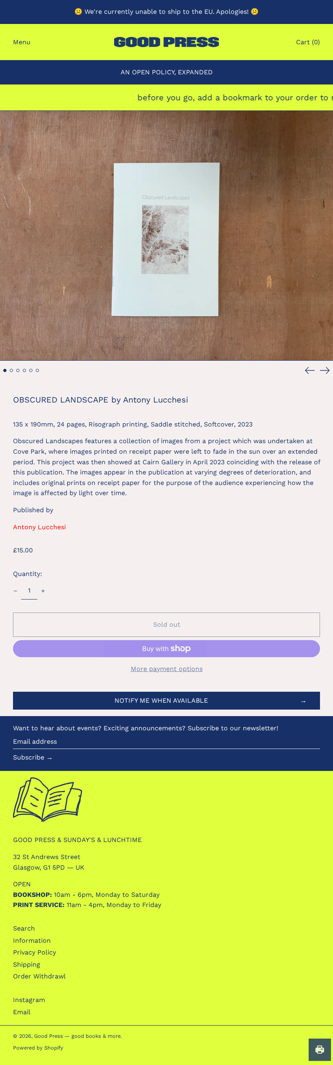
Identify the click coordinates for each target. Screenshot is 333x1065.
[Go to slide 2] (11, 370)
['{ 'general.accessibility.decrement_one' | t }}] (15, 591)
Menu (21, 42)
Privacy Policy (34, 952)
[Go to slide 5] (30, 370)
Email (21, 1012)
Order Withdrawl (39, 976)
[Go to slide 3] (17, 370)
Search (24, 928)
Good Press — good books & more (77, 1036)
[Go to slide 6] (37, 370)
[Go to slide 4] (24, 370)
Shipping (26, 964)
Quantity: (27, 574)
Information (32, 940)
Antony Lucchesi (39, 527)
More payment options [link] (167, 669)
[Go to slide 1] (4, 370)
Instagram (29, 1000)
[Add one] (43, 591)
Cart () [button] (308, 42)
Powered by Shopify (38, 1048)
